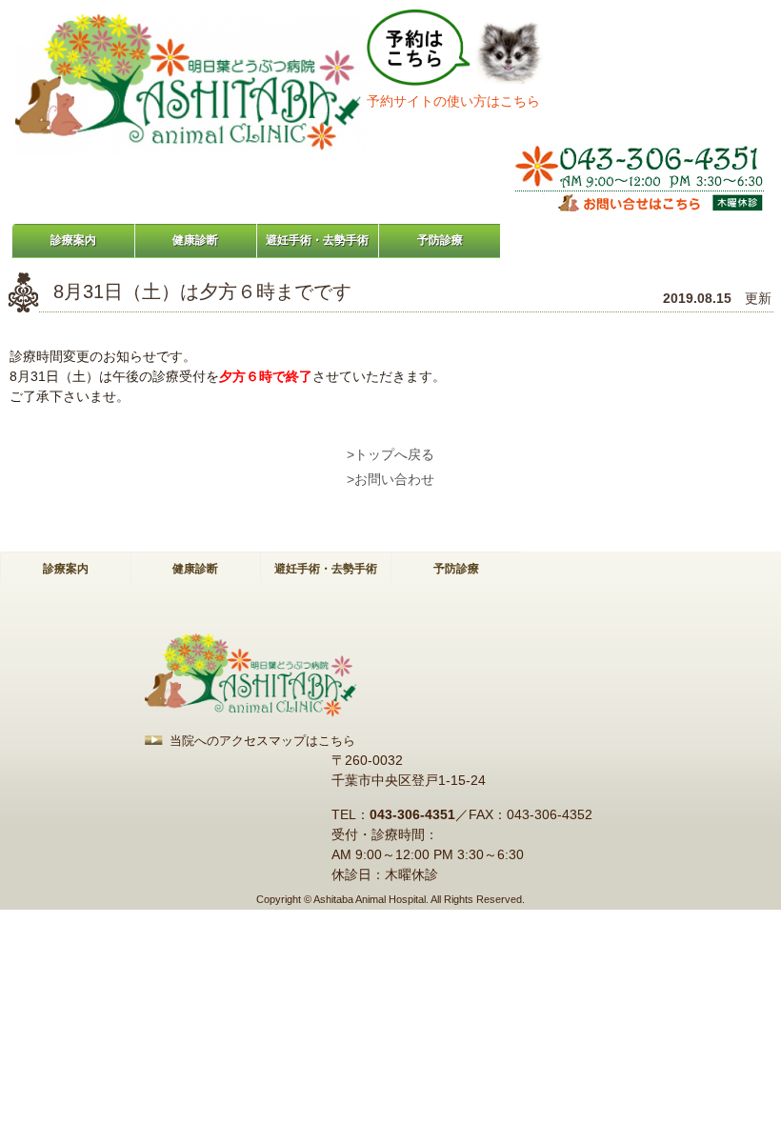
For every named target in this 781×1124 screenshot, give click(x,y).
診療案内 (73, 240)
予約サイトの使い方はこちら (453, 101)
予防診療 (440, 240)
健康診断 (195, 240)
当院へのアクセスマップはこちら (262, 740)
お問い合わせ (394, 479)
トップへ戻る (394, 454)
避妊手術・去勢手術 (317, 240)
